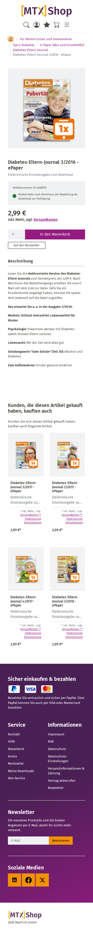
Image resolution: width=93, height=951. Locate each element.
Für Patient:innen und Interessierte (46, 39)
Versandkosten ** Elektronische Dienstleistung (30, 518)
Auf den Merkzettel (26, 245)
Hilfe (11, 741)
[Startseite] (10, 39)
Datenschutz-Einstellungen (58, 758)
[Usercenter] (36, 24)
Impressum (56, 734)
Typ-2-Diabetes (23, 45)
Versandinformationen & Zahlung (66, 771)
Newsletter (56, 788)
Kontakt (14, 734)
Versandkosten (45, 220)
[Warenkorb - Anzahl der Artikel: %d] (57, 24)
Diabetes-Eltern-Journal (30, 50)
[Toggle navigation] (67, 24)
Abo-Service (16, 778)
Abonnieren (60, 840)
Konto (12, 756)
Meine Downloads (21, 771)
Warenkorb (16, 749)
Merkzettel (16, 763)
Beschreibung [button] (20, 261)
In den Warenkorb (55, 234)
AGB (51, 741)
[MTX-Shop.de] (46, 11)
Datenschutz (57, 749)
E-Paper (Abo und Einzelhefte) (62, 45)
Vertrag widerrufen (61, 780)
